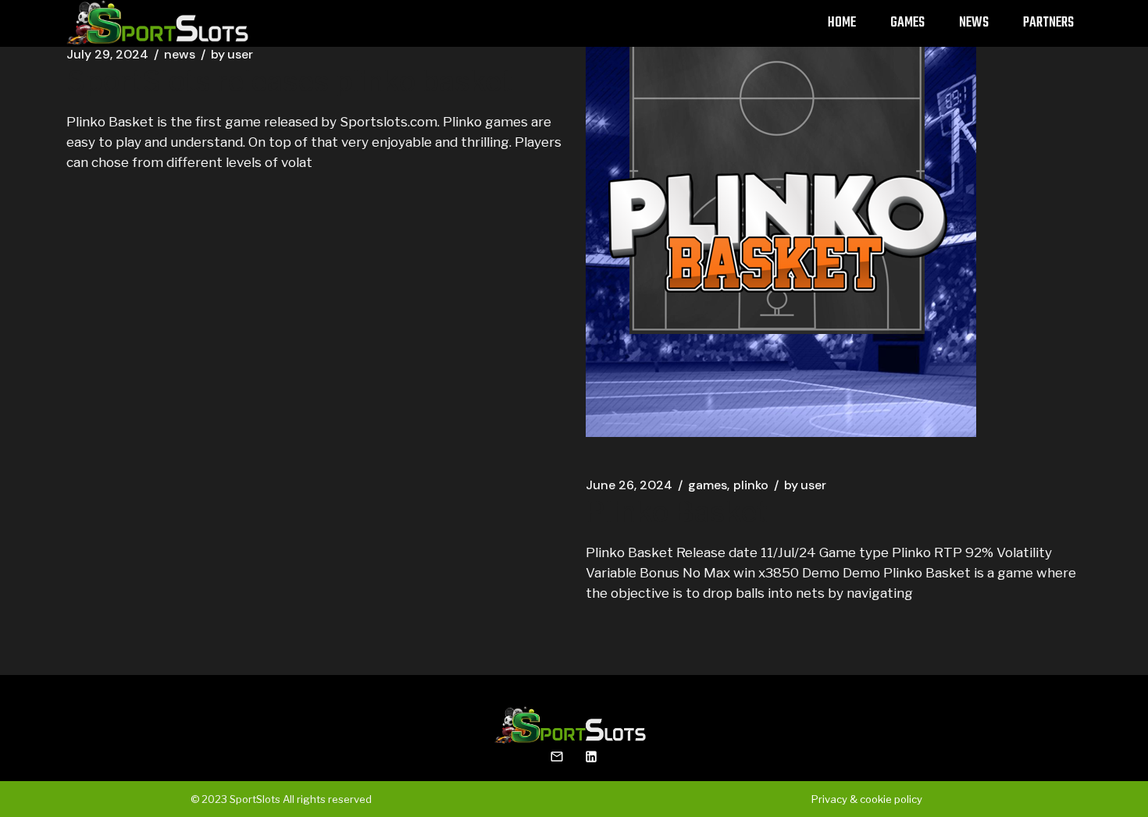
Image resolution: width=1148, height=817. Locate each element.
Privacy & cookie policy (866, 799)
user (232, 54)
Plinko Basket (677, 512)
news (179, 54)
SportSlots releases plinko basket (289, 81)
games (707, 485)
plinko (750, 485)
